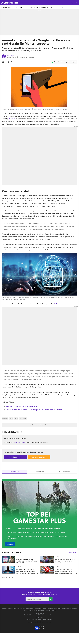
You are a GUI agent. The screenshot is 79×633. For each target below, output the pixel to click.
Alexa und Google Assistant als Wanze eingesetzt (22, 406)
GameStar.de (59, 7)
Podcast (50, 7)
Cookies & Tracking (40, 610)
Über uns (10, 608)
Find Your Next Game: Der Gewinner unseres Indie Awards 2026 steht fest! (26, 561)
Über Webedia (17, 608)
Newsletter (49, 608)
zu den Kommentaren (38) (38, 425)
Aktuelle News (11, 552)
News (10, 7)
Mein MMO (38, 615)
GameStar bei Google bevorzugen (65, 62)
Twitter (28, 619)
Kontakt (55, 608)
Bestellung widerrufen (35, 608)
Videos (15, 7)
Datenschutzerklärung (29, 610)
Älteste (39, 472)
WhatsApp (49, 619)
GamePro (32, 615)
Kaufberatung (41, 7)
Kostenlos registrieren (39, 457)
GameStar (26, 615)
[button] (72, 2)
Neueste (14, 472)
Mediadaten (74, 608)
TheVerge (57, 304)
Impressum (4, 608)
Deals (21, 7)
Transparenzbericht (51, 610)
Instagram (39, 619)
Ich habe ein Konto (15, 457)
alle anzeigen (72, 552)
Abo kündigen (25, 608)
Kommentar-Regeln (19, 442)
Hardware (5, 418)
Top (64, 472)
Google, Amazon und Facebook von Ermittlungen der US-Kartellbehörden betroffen (34, 409)
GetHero (44, 615)
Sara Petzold (10, 55)
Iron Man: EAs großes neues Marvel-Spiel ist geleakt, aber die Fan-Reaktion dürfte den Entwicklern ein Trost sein (25, 572)
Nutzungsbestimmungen (64, 608)
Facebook (33, 619)
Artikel (11, 418)
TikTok (44, 619)
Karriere (44, 608)
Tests (26, 7)
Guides (32, 7)
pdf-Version (12, 119)
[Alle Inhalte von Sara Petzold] (4, 56)
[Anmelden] (51, 599)
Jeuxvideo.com (51, 615)
